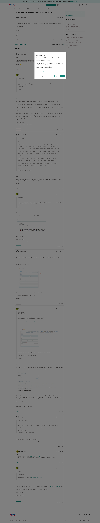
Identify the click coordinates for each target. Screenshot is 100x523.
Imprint (51, 71)
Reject (56, 76)
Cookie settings (39, 76)
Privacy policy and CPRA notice (42, 71)
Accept (62, 76)
